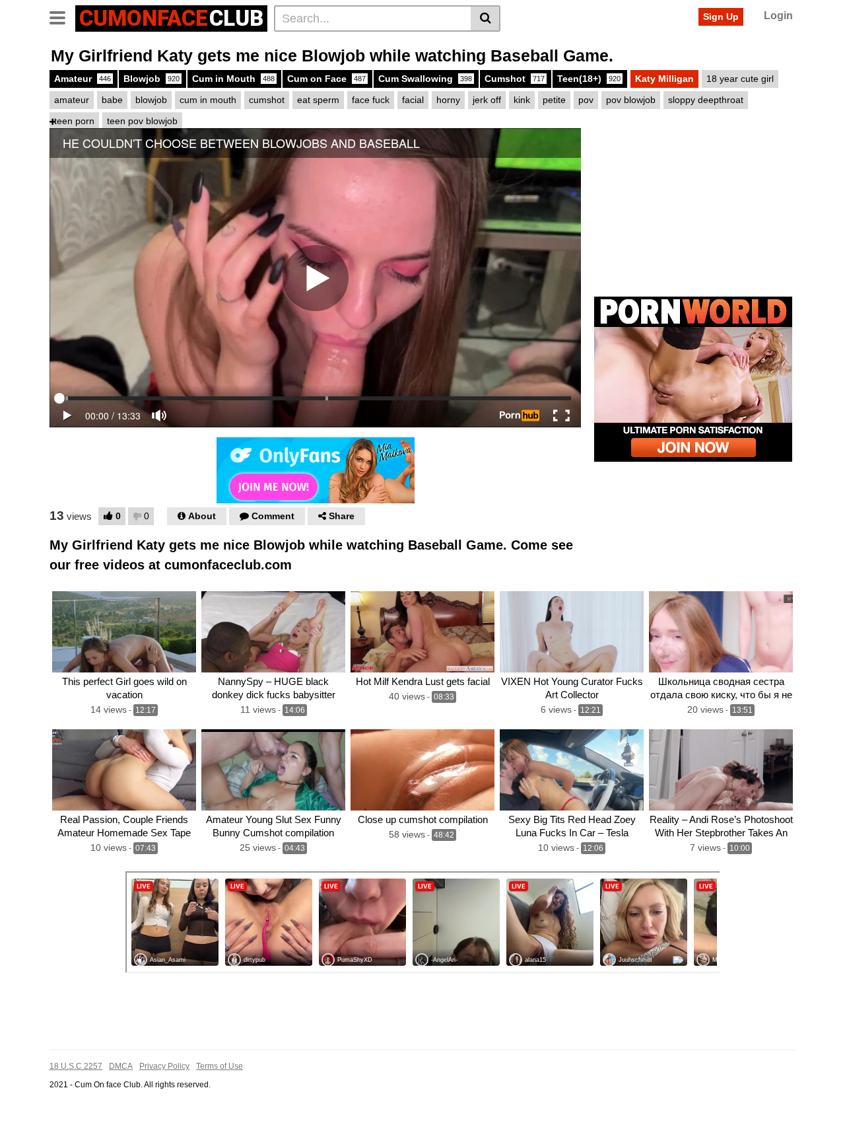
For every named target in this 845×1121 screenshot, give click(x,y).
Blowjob (151, 78)
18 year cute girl (740, 78)
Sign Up (721, 16)
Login (778, 15)
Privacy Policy (164, 1066)
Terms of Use (219, 1066)
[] (485, 18)
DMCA (121, 1066)
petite (554, 99)
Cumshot (515, 78)
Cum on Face (326, 78)
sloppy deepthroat (705, 99)
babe (112, 99)
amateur (71, 99)
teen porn (74, 121)
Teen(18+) (589, 78)
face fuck (370, 99)
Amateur (82, 78)
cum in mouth (208, 99)
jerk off (487, 99)
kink (522, 99)
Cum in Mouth (233, 78)
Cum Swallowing (425, 78)
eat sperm (318, 99)
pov (585, 99)
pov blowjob (631, 99)
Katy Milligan (664, 78)
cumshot (267, 99)
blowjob (151, 99)
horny (448, 99)
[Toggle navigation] (62, 16)
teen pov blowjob (142, 121)
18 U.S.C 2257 (76, 1066)
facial (413, 99)
